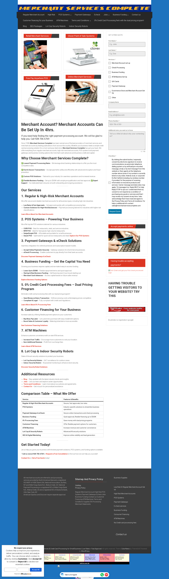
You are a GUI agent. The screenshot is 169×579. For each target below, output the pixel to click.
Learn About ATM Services (31, 346)
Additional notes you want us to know (120, 130)
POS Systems (64, 15)
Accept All (35, 570)
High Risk (51, 15)
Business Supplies (120, 478)
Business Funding (120, 15)
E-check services (120, 506)
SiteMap (78, 485)
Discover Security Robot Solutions (34, 367)
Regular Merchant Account (33, 15)
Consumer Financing (121, 514)
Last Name (112, 50)
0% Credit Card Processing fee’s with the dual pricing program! (119, 20)
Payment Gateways (83, 15)
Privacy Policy (80, 488)
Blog (25, 26)
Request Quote (115, 211)
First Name (112, 41)
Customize (10, 570)
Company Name (113, 102)
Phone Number (113, 121)
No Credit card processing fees (125, 523)
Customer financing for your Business (38, 20)
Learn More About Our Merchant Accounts (37, 214)
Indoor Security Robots (78, 26)
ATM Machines (62, 20)
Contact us (136, 15)
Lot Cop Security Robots (56, 26)
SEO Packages (36, 26)
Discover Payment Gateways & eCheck (36, 256)
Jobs (106, 15)
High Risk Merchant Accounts (124, 494)
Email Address (113, 111)
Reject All (23, 570)
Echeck (97, 15)
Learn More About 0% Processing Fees (36, 305)
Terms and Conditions (80, 20)
